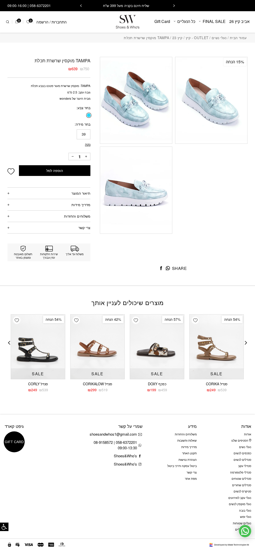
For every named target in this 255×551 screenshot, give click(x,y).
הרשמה (42, 21)
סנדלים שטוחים (241, 478)
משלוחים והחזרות (77, 216)
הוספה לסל (54, 170)
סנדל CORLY (38, 383)
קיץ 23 (177, 37)
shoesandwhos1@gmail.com (113, 434)
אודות (247, 434)
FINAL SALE (214, 21)
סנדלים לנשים (242, 459)
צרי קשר (84, 227)
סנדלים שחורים (241, 485)
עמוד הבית (238, 37)
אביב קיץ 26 (239, 21)
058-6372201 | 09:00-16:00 (29, 5)
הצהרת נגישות (188, 459)
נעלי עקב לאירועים (239, 497)
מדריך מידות (80, 204)
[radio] (88, 115)
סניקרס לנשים (242, 491)
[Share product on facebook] (161, 268)
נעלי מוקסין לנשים (240, 504)
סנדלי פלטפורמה (240, 472)
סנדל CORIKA (216, 383)
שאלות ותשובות (187, 440)
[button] (4, 527)
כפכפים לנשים (242, 453)
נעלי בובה (245, 510)
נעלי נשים (219, 37)
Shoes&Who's (125, 455)
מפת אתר (191, 478)
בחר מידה (83, 124)
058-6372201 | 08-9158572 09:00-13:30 (115, 445)
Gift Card (162, 21)
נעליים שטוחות (242, 523)
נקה (87, 144)
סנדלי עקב (244, 466)
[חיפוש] (7, 22)
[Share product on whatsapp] (168, 268)
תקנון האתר (189, 453)
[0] (16, 22)
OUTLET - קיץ (197, 37)
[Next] (81, 5)
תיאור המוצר (80, 193)
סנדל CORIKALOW (97, 383)
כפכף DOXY (157, 383)
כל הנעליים (186, 21)
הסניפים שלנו (240, 440)
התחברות (59, 21)
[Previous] (174, 5)
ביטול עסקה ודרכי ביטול (182, 466)
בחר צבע (83, 107)
